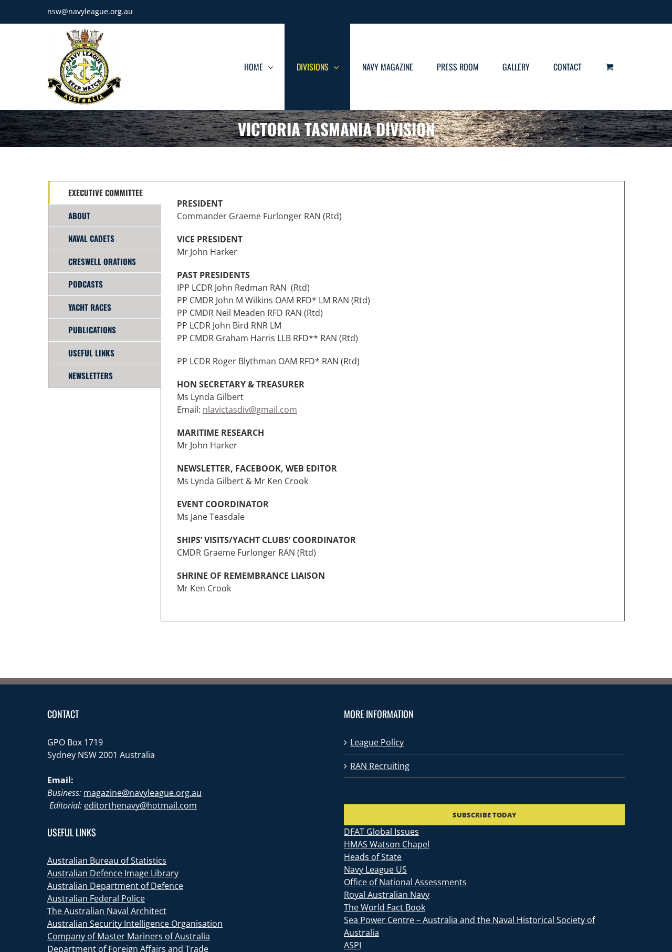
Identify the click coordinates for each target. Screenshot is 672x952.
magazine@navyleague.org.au (142, 793)
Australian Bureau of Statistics (106, 860)
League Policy (377, 742)
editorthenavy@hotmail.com (140, 805)
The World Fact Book (384, 907)
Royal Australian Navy (386, 894)
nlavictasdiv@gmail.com (250, 409)
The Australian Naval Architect (106, 911)
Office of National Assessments (405, 882)
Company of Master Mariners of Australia (128, 936)
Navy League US (375, 869)
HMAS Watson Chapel (386, 844)
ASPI (352, 945)
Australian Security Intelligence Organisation (135, 923)
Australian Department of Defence (115, 886)
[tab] (104, 192)
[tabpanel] (393, 401)
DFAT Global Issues (381, 831)
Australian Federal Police (96, 898)
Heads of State (373, 857)
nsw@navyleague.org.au (90, 11)
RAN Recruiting (380, 766)
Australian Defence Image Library (112, 873)
